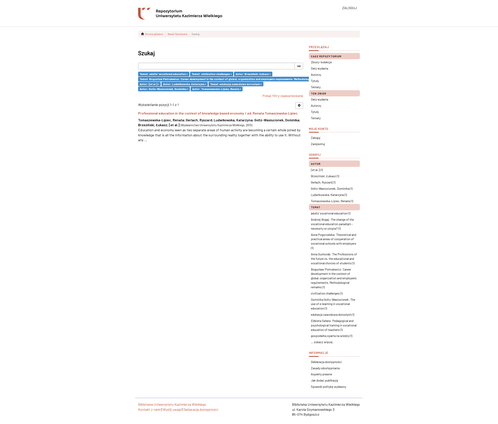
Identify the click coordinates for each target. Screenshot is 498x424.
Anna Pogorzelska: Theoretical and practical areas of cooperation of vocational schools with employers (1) (333, 241)
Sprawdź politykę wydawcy (328, 386)
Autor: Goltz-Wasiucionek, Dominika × (164, 89)
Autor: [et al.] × (149, 84)
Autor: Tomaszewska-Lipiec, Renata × (216, 89)
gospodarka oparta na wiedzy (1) (331, 336)
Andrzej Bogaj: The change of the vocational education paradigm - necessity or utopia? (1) (332, 224)
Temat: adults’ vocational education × (164, 74)
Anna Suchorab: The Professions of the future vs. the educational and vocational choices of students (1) (334, 258)
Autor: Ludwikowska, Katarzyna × (184, 84)
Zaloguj (315, 137)
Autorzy (316, 74)
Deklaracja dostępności (326, 362)
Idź (299, 66)
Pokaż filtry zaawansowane (282, 95)
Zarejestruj (318, 144)
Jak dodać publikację (324, 380)
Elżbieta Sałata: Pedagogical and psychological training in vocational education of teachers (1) (334, 325)
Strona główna (154, 34)
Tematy (316, 87)
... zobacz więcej (322, 342)
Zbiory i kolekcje (321, 62)
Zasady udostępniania (325, 368)
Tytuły (315, 81)
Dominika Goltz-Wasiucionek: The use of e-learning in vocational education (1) (333, 304)
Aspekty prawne (321, 374)
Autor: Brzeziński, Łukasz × (253, 74)
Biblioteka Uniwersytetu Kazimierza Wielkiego (172, 404)
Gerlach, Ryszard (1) (323, 182)
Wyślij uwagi (172, 409)
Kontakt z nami (149, 409)
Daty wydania (319, 68)
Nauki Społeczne (177, 34)
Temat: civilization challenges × (212, 74)
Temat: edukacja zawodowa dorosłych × (236, 84)
